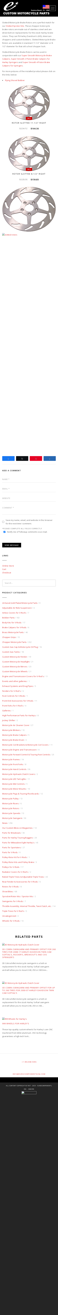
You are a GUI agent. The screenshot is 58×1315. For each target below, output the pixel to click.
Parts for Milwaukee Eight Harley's (18, 842)
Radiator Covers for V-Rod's (15, 872)
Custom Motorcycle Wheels (15, 671)
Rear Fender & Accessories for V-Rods (20, 881)
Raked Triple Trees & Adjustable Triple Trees (23, 876)
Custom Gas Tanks (11, 652)
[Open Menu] (53, 8)
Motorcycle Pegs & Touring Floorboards (20, 793)
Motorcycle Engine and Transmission (19, 749)
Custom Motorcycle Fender (14, 656)
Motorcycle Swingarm (12, 818)
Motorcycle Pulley (10, 798)
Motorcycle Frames (11, 759)
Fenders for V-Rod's (11, 691)
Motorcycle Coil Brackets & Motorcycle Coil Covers (25, 744)
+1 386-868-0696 (29, 1062)
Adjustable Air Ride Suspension (17, 608)
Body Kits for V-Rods (11, 622)
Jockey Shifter (8, 720)
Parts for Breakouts (11, 832)
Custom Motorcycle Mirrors (14, 666)
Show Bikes (7, 891)
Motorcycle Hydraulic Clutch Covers (18, 774)
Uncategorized (9, 916)
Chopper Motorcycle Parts (14, 642)
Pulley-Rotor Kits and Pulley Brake (18, 862)
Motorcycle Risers (10, 803)
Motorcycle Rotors (10, 808)
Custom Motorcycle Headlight (15, 661)
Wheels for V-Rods (11, 920)
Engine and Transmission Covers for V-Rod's (23, 676)
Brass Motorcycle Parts (13, 632)
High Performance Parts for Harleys (19, 715)
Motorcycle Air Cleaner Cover (15, 725)
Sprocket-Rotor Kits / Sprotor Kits (17, 896)
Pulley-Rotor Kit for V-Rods (14, 857)
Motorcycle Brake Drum (13, 740)
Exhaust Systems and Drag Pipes (17, 686)
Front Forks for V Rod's (12, 705)
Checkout (6, 572)
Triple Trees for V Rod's (13, 911)
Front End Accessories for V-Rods (17, 700)
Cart (4, 569)
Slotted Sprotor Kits (15, 26)
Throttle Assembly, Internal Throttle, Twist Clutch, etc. (26, 906)
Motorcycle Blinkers (11, 730)
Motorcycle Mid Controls (13, 784)
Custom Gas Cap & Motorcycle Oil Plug (20, 647)
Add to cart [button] (30, 116)
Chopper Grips (9, 637)
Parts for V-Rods (10, 852)
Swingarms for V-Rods (12, 901)
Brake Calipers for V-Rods (14, 627)
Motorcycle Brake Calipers (14, 735)
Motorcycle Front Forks (12, 764)
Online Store (8, 565)
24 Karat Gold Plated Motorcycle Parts (20, 603)
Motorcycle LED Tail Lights (14, 779)
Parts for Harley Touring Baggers (17, 837)
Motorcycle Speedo (11, 813)
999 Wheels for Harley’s (15, 1023)
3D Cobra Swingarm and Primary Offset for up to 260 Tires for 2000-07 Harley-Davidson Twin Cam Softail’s (28, 990)
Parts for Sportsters (11, 847)
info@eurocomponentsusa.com (29, 1074)
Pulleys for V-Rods (10, 867)
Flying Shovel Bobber (15, 80)
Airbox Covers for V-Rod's (14, 612)
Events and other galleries (14, 681)
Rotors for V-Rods (10, 886)
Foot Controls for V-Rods (13, 696)
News (4, 823)
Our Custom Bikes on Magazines (17, 828)
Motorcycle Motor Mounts (14, 788)
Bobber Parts (8, 617)
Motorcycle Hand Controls (14, 769)
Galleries (6, 710)
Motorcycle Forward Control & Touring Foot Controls (26, 754)
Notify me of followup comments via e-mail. (27, 532)
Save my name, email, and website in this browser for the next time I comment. (29, 522)
